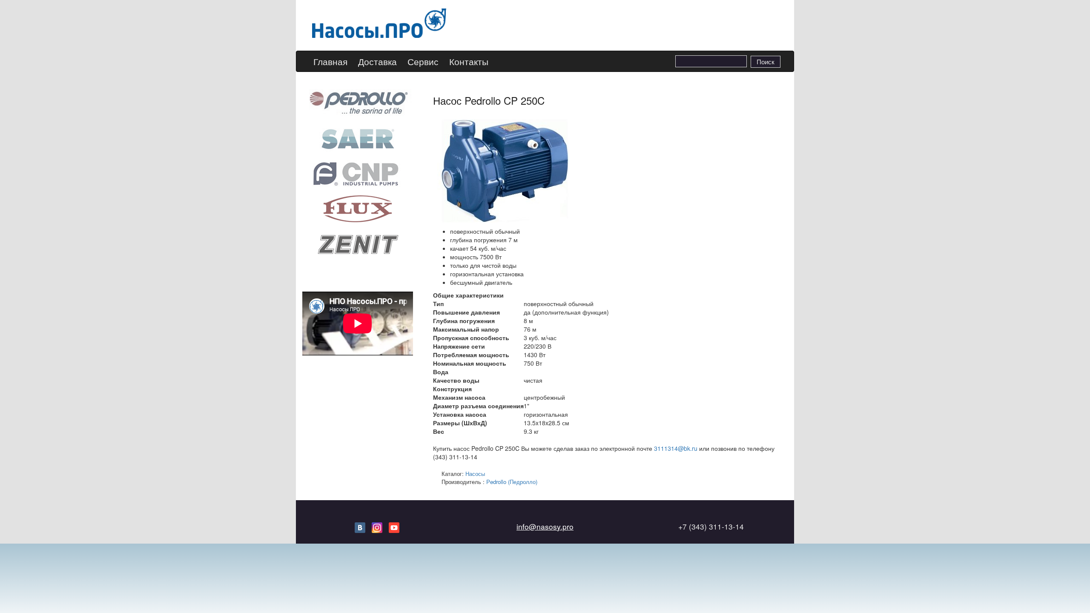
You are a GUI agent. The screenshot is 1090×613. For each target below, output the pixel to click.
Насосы (475, 474)
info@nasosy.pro (545, 526)
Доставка (377, 62)
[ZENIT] (357, 243)
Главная (330, 62)
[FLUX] (357, 208)
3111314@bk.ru (675, 448)
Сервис (423, 62)
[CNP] (357, 173)
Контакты (468, 62)
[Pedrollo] (357, 101)
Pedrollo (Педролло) (511, 482)
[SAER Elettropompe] (357, 137)
